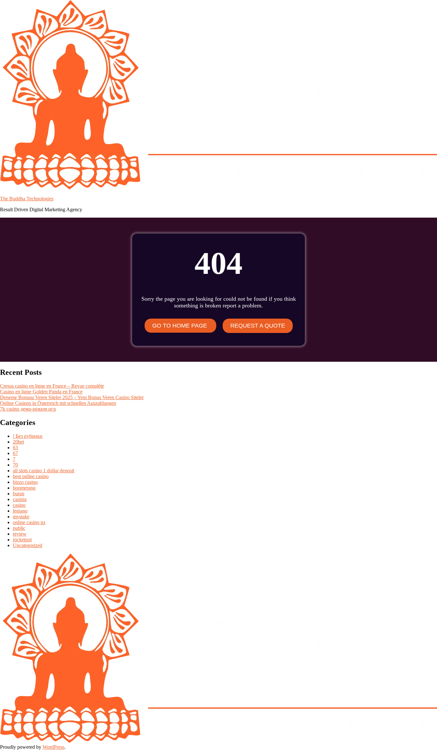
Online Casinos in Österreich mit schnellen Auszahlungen (58, 403)
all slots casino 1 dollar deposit (43, 470)
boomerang (24, 488)
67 (15, 453)
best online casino (31, 476)
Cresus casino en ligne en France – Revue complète (52, 386)
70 (15, 465)
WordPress (53, 747)
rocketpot (22, 539)
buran (18, 493)
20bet (18, 442)
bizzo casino (25, 482)
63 (15, 447)
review (20, 534)
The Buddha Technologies (26, 198)
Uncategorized (27, 545)
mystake (21, 516)
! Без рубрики (28, 436)
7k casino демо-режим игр (28, 409)
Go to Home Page (180, 325)
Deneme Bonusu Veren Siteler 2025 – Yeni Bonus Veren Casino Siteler (72, 397)
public (19, 528)
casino (19, 505)
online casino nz (29, 522)
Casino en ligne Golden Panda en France (41, 391)
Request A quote (257, 325)
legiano (20, 511)
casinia (20, 499)
